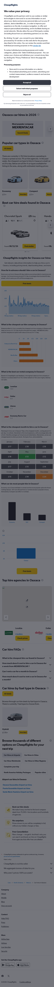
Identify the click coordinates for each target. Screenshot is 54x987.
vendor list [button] (37, 46)
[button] (27, 82)
